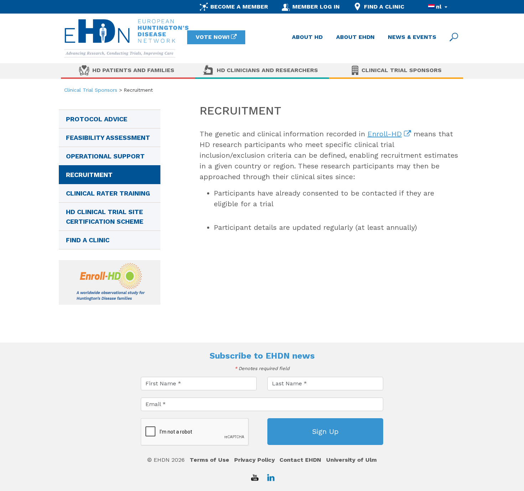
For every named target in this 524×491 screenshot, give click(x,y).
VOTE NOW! (213, 37)
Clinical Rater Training (108, 193)
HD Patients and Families (133, 70)
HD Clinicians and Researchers (267, 70)
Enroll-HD (385, 134)
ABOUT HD (307, 37)
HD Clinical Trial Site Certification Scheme (104, 216)
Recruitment (89, 174)
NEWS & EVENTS (412, 37)
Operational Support (105, 156)
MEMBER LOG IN (316, 6)
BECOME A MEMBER (239, 6)
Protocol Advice (96, 119)
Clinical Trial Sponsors (401, 70)
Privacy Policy (254, 459)
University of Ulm (351, 459)
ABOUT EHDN (355, 37)
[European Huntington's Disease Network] (126, 38)
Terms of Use (209, 459)
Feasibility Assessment (108, 137)
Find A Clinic (87, 240)
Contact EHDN (300, 459)
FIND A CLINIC (384, 6)
